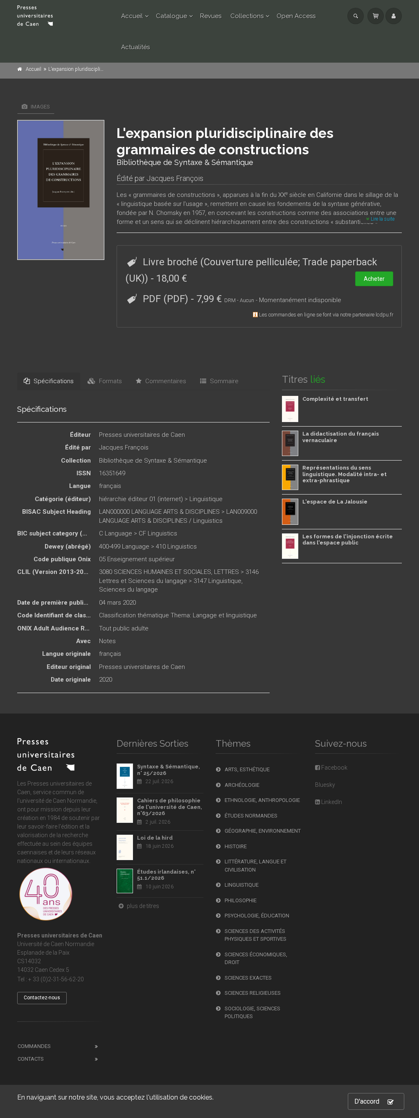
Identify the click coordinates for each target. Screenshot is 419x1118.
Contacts (31, 1059)
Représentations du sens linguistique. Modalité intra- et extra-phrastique (344, 474)
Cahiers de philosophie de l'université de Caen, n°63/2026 (169, 806)
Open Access (296, 16)
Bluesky (325, 784)
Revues (210, 16)
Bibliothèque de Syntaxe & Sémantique (153, 460)
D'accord (366, 1101)
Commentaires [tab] (165, 381)
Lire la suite (381, 219)
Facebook (333, 767)
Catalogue (171, 16)
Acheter (374, 279)
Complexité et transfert (335, 399)
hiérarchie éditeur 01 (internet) (141, 499)
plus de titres (142, 906)
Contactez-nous (42, 998)
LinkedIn (331, 802)
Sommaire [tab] (223, 381)
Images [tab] (39, 107)
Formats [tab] (109, 381)
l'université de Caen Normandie (56, 800)
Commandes (34, 1046)
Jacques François (174, 178)
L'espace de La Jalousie (334, 502)
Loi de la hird (155, 838)
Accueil (132, 16)
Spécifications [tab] (53, 381)
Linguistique (206, 499)
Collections (247, 16)
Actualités (135, 47)
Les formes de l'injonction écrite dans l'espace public (347, 539)
